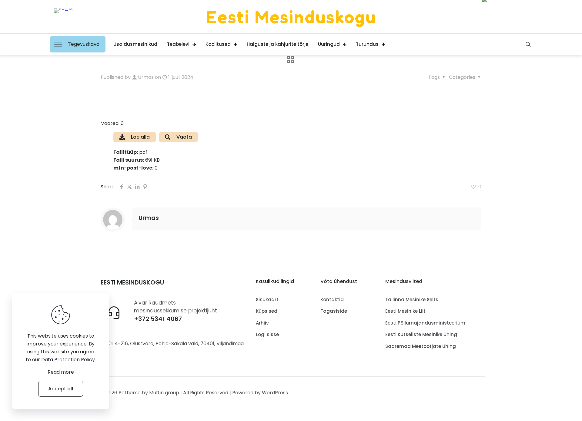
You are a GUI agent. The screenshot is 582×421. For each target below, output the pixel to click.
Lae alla (140, 136)
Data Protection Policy (68, 359)
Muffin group (164, 392)
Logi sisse (267, 334)
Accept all (60, 388)
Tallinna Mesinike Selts (411, 299)
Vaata (184, 136)
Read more (61, 372)
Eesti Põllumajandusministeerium (425, 323)
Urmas (146, 77)
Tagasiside (333, 311)
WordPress (275, 392)
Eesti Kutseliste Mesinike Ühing (421, 334)
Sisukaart (267, 299)
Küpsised (266, 311)
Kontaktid (332, 299)
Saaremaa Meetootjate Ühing (420, 346)
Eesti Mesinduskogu (291, 16)
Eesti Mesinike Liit (405, 311)
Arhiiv (262, 323)
